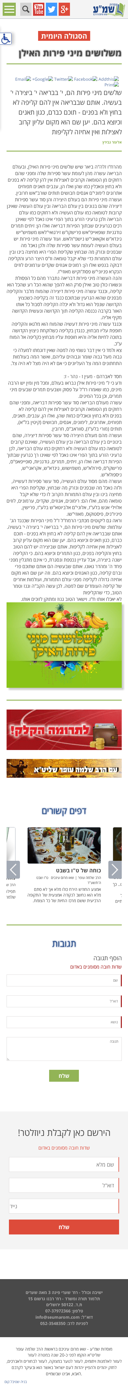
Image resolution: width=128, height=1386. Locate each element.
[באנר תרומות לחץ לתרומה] (64, 730)
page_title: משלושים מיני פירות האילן (64, 692)
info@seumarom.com (57, 1317)
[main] (64, 572)
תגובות (64, 943)
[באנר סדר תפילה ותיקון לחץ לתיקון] (64, 768)
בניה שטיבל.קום (15, 1381)
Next (115, 870)
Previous (13, 870)
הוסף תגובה (107, 958)
